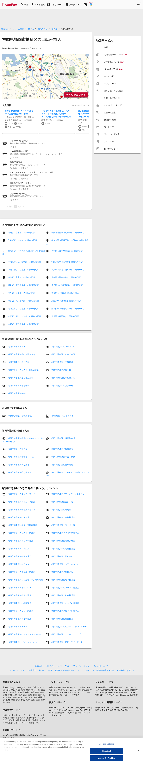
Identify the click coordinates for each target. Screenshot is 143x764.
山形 (8, 690)
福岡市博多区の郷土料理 (62, 619)
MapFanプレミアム (57, 707)
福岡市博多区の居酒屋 (17, 626)
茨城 (18, 690)
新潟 (12, 692)
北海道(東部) (8, 687)
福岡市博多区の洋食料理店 (19, 595)
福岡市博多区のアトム (17, 346)
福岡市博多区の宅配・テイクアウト (67, 642)
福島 (13, 690)
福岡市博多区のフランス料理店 (65, 587)
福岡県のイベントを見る (62, 416)
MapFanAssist (68, 710)
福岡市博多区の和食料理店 (63, 595)
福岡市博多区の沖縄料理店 (19, 603)
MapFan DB (107, 692)
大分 (33, 700)
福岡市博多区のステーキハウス (65, 564)
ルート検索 (13, 715)
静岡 (5, 695)
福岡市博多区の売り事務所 (19, 472)
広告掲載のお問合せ (126, 670)
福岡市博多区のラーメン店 (63, 525)
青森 (29, 687)
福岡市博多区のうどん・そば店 (21, 502)
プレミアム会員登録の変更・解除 (99, 670)
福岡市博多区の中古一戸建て (64, 457)
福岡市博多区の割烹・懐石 (19, 556)
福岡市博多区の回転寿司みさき (21, 354)
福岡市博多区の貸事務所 (62, 449)
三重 (15, 695)
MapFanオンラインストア (73, 692)
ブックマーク (19, 723)
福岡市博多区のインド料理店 (20, 611)
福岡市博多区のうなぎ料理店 (20, 541)
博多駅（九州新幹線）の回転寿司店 (23, 301)
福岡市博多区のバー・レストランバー (24, 634)
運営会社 (39, 666)
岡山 (20, 697)
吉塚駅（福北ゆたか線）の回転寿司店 (24, 316)
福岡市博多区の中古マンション (21, 457)
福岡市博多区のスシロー (62, 370)
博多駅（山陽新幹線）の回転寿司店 (67, 285)
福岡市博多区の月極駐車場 (63, 438)
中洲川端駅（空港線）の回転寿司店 (23, 269)
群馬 (28, 690)
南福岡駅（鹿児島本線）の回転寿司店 (68, 308)
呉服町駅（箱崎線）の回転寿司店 (22, 240)
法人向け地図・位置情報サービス (110, 687)
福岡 (13, 700)
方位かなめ (59, 713)
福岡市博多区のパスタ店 (18, 517)
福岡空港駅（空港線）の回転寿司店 (23, 308)
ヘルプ (59, 666)
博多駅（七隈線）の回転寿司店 (65, 293)
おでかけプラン (33, 723)
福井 (27, 692)
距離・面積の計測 (17, 718)
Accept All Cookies (106, 758)
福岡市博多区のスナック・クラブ (66, 634)
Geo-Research (122, 695)
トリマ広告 (110, 695)
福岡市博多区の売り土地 (18, 465)
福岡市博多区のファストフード (21, 494)
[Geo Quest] (91, 4)
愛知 (10, 695)
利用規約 (49, 666)
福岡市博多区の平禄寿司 (18, 385)
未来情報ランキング (35, 718)
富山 (17, 692)
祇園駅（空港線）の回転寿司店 (21, 232)
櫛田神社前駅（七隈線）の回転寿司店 (68, 232)
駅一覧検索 (33, 720)
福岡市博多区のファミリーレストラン (68, 494)
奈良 (40, 695)
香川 (40, 697)
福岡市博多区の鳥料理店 (62, 572)
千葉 (38, 690)
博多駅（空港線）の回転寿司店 (21, 277)
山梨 (32, 692)
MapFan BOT (82, 710)
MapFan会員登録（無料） (14, 735)
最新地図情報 (55, 687)
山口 (30, 697)
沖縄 (8, 702)
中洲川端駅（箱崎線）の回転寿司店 (67, 262)
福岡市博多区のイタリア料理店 (65, 533)
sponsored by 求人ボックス (80, 105)
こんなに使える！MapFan (65, 690)
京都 (30, 695)
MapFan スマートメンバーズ (108, 707)
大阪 (25, 695)
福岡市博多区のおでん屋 (18, 548)
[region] (45, 76)
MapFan (5, 29)
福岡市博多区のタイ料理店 (19, 619)
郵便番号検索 (21, 720)
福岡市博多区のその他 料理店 (21, 533)
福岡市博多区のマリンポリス (64, 346)
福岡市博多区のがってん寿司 (20, 378)
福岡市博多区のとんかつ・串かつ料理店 (25, 580)
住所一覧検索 (9, 720)
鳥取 (10, 697)
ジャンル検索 (18, 29)
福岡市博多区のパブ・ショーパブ (22, 642)
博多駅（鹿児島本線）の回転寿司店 (23, 285)
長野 (37, 692)
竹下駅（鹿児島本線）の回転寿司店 (67, 251)
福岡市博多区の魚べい (17, 393)
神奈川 (6, 692)
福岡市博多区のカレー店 (62, 502)
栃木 (23, 690)
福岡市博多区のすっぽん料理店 (65, 603)
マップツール (24, 715)
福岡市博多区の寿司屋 (61, 509)
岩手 (34, 687)
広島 (25, 697)
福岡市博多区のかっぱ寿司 (63, 354)
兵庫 (35, 695)
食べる (31, 29)
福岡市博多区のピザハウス (19, 587)
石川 (22, 692)
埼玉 (33, 690)
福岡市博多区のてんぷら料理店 (21, 572)
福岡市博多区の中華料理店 (63, 517)
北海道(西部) (20, 687)
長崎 (23, 700)
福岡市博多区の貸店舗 (17, 449)
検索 (5, 715)
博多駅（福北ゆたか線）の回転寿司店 (68, 269)
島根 (15, 697)
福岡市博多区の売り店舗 (62, 465)
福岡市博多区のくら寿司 (18, 362)
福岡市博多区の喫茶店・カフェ (21, 509)
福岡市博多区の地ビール (62, 556)
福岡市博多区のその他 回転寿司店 (23, 370)
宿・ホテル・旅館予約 (69, 695)
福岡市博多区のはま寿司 (62, 385)
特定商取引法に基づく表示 (40, 670)
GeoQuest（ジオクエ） (75, 713)
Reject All (106, 751)
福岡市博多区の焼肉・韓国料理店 (22, 525)
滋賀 (20, 695)
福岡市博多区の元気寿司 (62, 362)
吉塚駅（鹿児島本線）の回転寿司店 (23, 324)
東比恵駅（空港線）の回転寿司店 (66, 301)
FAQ (67, 666)
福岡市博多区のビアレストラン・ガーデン (70, 626)
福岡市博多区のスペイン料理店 (65, 611)
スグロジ (134, 695)
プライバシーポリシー (81, 666)
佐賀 (18, 700)
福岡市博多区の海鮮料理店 (63, 548)
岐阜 (42, 692)
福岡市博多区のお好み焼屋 (63, 541)
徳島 (35, 697)
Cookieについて (101, 666)
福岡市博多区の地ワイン (18, 564)
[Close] (138, 750)
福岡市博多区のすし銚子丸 (63, 378)
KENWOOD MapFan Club (117, 710)
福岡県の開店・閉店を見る (20, 416)
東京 (43, 690)
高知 (8, 700)
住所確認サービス (122, 692)
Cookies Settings (106, 744)
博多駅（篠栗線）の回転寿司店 (21, 293)
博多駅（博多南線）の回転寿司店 (66, 277)
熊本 (28, 700)
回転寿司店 (43, 29)
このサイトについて (17, 670)
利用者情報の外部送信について (68, 670)
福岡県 (54, 29)
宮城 (39, 687)
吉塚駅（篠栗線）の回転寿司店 (65, 316)
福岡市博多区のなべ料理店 (63, 580)
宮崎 (38, 700)
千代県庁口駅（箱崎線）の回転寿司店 (24, 262)
